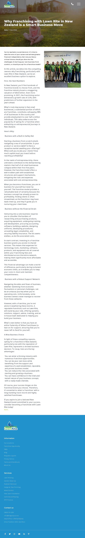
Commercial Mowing (11, 497)
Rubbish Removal (10, 484)
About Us (7, 465)
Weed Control (9, 490)
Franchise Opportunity (12, 446)
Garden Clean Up (10, 481)
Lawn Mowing (8, 478)
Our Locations (9, 443)
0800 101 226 (9, 512)
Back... (6, 410)
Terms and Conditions (12, 462)
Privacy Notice (9, 459)
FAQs (6, 449)
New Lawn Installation (12, 494)
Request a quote (10, 456)
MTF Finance (8, 500)
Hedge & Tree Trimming (12, 487)
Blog (5, 452)
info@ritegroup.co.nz (11, 516)
